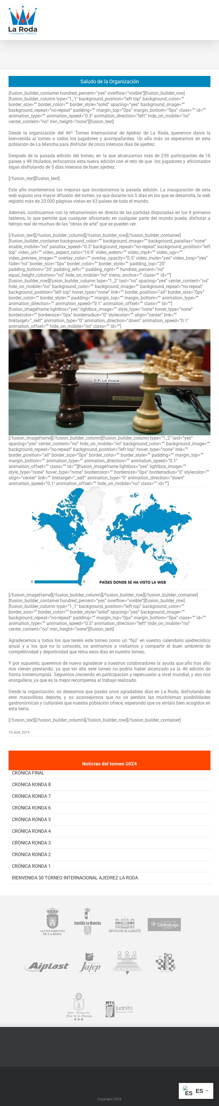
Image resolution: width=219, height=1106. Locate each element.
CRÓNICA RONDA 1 (31, 866)
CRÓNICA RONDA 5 (31, 819)
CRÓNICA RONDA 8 (31, 784)
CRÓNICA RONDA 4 (31, 831)
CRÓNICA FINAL (28, 773)
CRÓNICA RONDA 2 (31, 854)
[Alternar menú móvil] (208, 9)
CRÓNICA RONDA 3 (31, 843)
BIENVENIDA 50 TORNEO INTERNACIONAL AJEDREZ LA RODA (75, 878)
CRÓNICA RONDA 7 (31, 796)
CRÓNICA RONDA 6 (31, 808)
